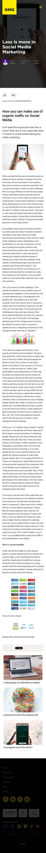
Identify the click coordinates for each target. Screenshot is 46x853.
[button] (40, 7)
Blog (13, 95)
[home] (9, 7)
